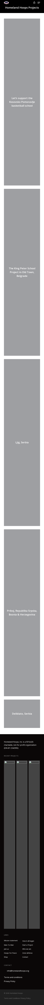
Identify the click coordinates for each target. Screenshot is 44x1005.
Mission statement (11, 940)
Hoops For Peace (10, 953)
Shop (6, 957)
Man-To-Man (9, 945)
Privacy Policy (9, 981)
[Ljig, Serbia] (34, 845)
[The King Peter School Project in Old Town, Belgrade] (22, 845)
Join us (6, 949)
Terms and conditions (13, 977)
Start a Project (27, 945)
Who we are (26, 949)
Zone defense (27, 953)
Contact (25, 957)
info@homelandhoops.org (18, 971)
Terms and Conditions (12, 998)
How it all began (28, 941)
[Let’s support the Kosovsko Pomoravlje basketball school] (9, 845)
